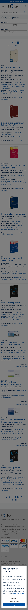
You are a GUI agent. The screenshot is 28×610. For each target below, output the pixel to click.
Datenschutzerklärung (17, 593)
